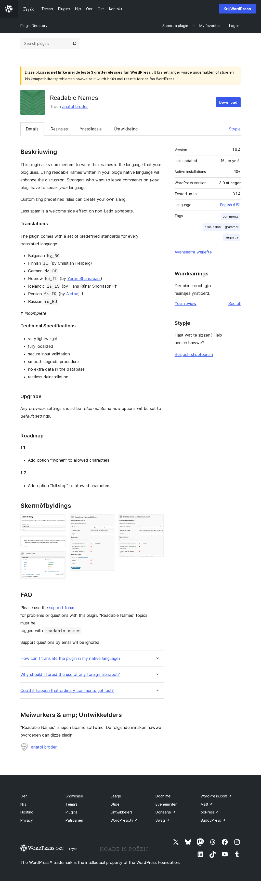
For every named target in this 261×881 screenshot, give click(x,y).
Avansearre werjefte (193, 252)
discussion (212, 227)
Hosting (26, 812)
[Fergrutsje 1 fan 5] (58, 521)
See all (234, 303)
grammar (232, 227)
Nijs (23, 804)
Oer (23, 796)
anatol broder (75, 106)
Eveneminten (166, 804)
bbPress (210, 812)
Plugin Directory (33, 25)
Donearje (165, 812)
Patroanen (74, 820)
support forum (62, 607)
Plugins (71, 812)
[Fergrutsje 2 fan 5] (58, 542)
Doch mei (163, 796)
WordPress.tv (124, 820)
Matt (207, 804)
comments (231, 216)
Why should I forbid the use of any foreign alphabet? (70, 674)
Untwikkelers (122, 812)
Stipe (115, 804)
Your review (186, 303)
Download (228, 102)
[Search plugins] (74, 43)
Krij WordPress (237, 9)
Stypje (235, 128)
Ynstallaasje (91, 128)
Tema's (71, 804)
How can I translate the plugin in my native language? (70, 658)
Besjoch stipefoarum (194, 354)
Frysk (73, 849)
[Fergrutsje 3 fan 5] (58, 558)
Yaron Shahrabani (84, 278)
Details (32, 128)
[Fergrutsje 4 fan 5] (107, 521)
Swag (162, 820)
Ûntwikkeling (126, 128)
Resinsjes (59, 128)
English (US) (230, 205)
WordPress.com (216, 796)
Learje (116, 796)
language (232, 237)
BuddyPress (213, 820)
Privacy (26, 820)
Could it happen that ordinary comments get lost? (67, 690)
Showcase (74, 796)
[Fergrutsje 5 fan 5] (156, 521)
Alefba (72, 293)
